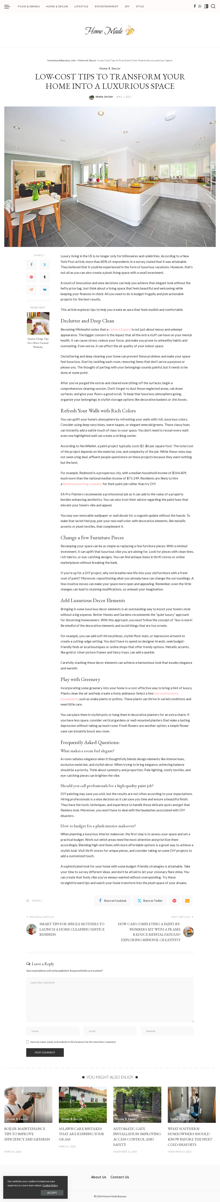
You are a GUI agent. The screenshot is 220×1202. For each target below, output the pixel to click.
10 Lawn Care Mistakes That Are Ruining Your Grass (81, 1134)
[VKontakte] (45, 290)
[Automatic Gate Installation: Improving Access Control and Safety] (137, 1105)
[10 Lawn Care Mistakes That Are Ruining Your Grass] (83, 1105)
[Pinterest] (31, 277)
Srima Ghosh (104, 96)
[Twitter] (45, 265)
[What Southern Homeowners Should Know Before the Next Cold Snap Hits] (192, 1105)
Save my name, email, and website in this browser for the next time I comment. (73, 1041)
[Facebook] (195, 6)
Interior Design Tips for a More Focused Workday (38, 343)
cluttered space (120, 329)
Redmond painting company (82, 484)
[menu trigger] (9, 6)
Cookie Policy (50, 1185)
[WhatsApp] (200, 6)
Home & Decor (110, 68)
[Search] (213, 6)
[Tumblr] (45, 277)
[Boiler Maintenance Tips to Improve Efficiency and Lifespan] (28, 1105)
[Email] (187, 900)
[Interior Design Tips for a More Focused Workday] (38, 323)
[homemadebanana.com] (110, 30)
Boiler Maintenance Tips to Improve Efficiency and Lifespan (27, 1134)
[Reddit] (31, 290)
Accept (52, 1192)
